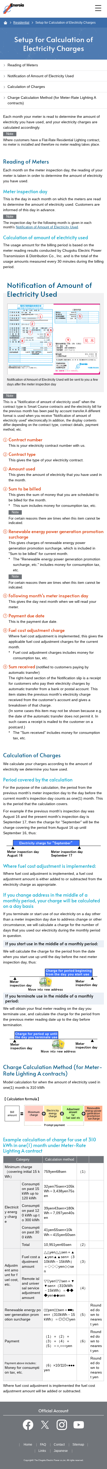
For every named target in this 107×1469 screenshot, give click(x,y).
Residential (21, 22)
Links (42, 1451)
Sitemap (78, 1444)
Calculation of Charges (26, 87)
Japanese (61, 1451)
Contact (59, 1444)
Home (28, 1444)
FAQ (43, 1444)
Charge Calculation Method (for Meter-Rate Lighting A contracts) (52, 100)
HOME (5, 22)
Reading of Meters (23, 65)
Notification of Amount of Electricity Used (47, 227)
